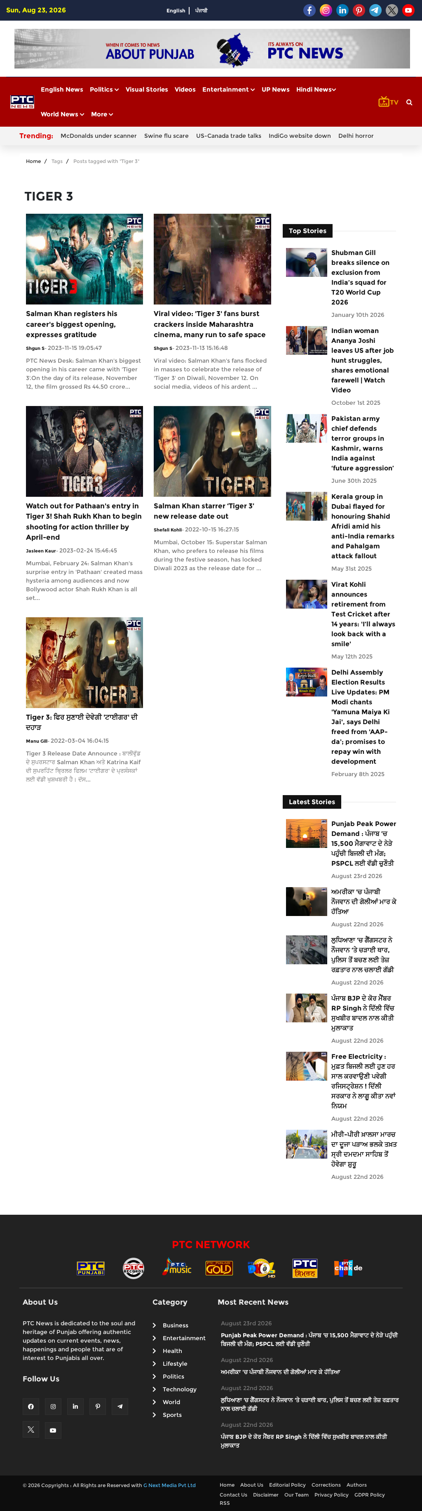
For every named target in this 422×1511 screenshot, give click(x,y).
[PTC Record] (133, 1268)
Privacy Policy (331, 1495)
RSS (225, 1503)
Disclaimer (266, 1495)
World (171, 1402)
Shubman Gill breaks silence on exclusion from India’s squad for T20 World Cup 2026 (360, 277)
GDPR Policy (369, 1495)
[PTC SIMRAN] (304, 1268)
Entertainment (226, 89)
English (175, 10)
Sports (172, 1415)
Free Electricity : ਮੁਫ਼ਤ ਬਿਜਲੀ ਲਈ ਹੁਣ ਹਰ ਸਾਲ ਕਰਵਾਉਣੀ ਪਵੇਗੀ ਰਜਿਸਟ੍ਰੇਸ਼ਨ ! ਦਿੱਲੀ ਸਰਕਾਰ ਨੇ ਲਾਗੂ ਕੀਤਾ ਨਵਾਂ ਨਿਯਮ (363, 1081)
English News (62, 89)
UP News (276, 89)
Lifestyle (175, 1363)
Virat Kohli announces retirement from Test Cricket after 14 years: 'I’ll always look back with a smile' (363, 614)
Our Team (296, 1495)
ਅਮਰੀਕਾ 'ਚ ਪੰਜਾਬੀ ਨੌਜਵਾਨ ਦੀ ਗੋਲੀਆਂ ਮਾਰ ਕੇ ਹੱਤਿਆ (363, 902)
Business (175, 1325)
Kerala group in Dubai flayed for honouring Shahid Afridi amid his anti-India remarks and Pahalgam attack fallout (362, 526)
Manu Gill (36, 741)
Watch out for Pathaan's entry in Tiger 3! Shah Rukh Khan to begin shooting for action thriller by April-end (84, 522)
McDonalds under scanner (99, 135)
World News (60, 114)
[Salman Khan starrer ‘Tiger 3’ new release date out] (212, 451)
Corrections (326, 1485)
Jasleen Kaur (41, 551)
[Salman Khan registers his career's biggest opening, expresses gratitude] (84, 258)
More (100, 114)
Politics (102, 89)
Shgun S (35, 348)
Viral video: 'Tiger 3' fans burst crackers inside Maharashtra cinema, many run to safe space (210, 324)
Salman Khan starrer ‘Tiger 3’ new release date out (204, 511)
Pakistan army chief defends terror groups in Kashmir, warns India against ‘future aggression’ (362, 443)
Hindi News (314, 89)
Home (33, 161)
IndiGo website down (300, 135)
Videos (185, 89)
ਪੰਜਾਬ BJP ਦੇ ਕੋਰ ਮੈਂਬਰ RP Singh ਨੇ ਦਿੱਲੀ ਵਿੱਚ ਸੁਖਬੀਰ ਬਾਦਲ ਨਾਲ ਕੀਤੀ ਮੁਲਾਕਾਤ (362, 1013)
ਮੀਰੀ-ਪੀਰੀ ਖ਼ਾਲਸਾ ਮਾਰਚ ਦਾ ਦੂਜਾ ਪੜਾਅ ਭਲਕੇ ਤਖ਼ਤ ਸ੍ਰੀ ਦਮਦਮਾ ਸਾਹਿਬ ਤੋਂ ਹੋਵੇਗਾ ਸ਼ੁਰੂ (364, 1149)
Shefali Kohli (168, 530)
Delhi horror (356, 135)
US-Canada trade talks (228, 135)
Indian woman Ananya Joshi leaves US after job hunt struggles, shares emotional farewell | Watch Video (362, 360)
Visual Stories (147, 89)
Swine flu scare (166, 135)
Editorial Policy (287, 1485)
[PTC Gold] (219, 1268)
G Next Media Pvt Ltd (169, 1485)
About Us (251, 1485)
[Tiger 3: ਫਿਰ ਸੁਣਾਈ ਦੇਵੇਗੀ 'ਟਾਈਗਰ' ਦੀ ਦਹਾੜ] (84, 662)
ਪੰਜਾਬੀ (201, 10)
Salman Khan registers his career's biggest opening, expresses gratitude (71, 324)
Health (172, 1351)
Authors (357, 1485)
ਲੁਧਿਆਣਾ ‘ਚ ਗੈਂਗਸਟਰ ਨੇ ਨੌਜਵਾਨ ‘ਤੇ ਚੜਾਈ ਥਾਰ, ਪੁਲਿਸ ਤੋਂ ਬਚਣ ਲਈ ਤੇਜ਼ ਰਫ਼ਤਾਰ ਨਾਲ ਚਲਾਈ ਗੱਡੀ (362, 955)
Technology (180, 1389)
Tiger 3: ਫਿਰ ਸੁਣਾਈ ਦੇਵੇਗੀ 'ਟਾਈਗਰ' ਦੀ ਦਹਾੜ (82, 722)
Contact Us (233, 1495)
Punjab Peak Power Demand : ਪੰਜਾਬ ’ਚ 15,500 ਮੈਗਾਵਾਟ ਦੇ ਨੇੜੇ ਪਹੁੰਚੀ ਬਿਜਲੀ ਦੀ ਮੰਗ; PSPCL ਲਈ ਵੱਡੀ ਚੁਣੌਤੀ (363, 843)
